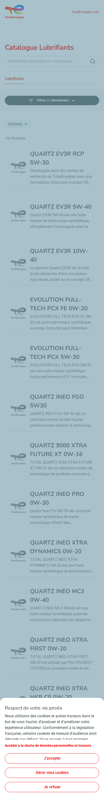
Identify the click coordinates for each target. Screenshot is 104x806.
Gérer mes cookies (52, 772)
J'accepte (52, 758)
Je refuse (52, 787)
